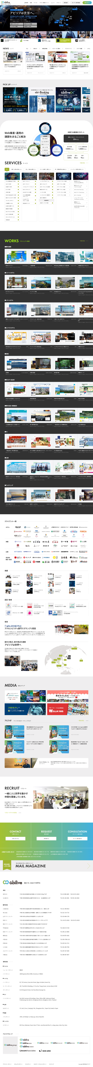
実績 (31, 2)
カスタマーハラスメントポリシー (40, 1064)
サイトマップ (51, 1064)
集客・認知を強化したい (17, 169)
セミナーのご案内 (56, 48)
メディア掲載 (79, 48)
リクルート (58, 2)
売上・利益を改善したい (31, 169)
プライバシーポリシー (7, 1064)
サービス (35, 2)
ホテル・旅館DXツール (44, 2)
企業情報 (26, 2)
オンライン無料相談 (76, 2)
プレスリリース (68, 48)
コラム (88, 48)
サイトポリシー (28, 1064)
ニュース (52, 2)
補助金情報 (44, 48)
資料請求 (66, 2)
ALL (27, 48)
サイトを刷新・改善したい (45, 169)
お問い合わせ (87, 2)
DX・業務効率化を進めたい (61, 169)
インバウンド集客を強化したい (77, 169)
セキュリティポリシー (18, 1064)
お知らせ (35, 48)
